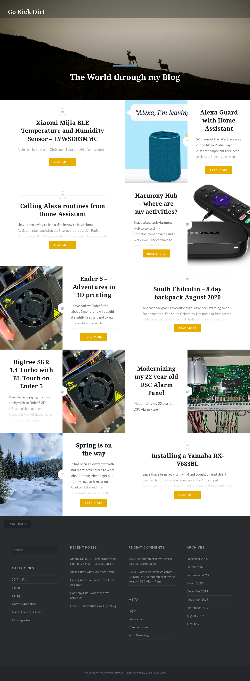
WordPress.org (139, 635)
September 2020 (198, 575)
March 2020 (195, 583)
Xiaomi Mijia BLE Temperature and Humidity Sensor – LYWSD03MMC (93, 561)
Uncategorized (21, 620)
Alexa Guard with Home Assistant (92, 572)
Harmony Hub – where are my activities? (89, 595)
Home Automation (24, 604)
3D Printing (19, 579)
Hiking (16, 596)
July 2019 (193, 624)
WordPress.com (155, 672)
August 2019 (195, 616)
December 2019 (197, 591)
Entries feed (136, 619)
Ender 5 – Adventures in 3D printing (93, 606)
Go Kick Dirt (26, 12)
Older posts (17, 523)
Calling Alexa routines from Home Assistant (92, 582)
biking (16, 587)
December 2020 (197, 558)
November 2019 (197, 599)
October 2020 (196, 567)
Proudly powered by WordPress (103, 672)
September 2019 (198, 607)
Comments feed (139, 627)
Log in (133, 611)
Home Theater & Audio (27, 612)
